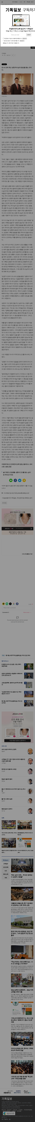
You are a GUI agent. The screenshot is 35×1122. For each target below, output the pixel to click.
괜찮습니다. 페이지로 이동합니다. (11, 43)
